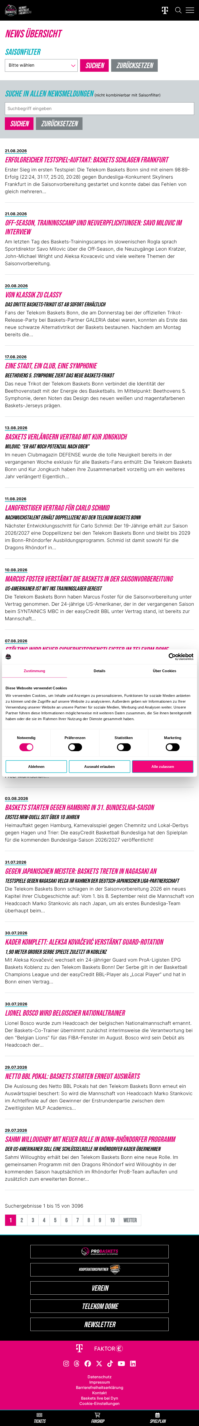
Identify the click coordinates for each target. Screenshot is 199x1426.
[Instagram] (66, 1363)
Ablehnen (36, 767)
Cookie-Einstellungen (99, 1403)
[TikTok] (110, 1363)
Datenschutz (100, 1376)
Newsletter (99, 1324)
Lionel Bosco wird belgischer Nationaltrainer (64, 1013)
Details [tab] (100, 671)
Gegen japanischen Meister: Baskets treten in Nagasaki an (80, 871)
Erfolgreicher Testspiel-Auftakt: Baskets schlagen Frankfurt (86, 159)
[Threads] (77, 1363)
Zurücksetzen (59, 123)
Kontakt (99, 1392)
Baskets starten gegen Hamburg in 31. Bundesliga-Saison (79, 807)
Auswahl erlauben (99, 767)
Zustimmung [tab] (34, 671)
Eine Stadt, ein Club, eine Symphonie (50, 365)
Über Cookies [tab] (164, 671)
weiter (130, 1220)
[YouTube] (121, 1363)
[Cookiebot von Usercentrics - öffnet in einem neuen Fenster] (172, 656)
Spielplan (158, 1421)
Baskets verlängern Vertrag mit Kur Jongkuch (65, 436)
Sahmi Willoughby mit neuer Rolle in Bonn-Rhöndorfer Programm (90, 1139)
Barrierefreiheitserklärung (99, 1387)
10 (112, 1220)
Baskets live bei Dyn (99, 1398)
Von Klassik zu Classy (33, 294)
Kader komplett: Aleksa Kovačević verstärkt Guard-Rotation (84, 942)
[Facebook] (87, 1363)
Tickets (39, 1421)
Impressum (99, 1382)
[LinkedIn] (133, 1363)
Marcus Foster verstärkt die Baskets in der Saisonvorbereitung (89, 578)
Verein (99, 1288)
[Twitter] (99, 1363)
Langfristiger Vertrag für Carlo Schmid (57, 507)
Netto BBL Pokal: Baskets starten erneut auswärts (72, 1076)
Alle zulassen (162, 767)
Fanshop (97, 1421)
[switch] (75, 747)
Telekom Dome (100, 1306)
